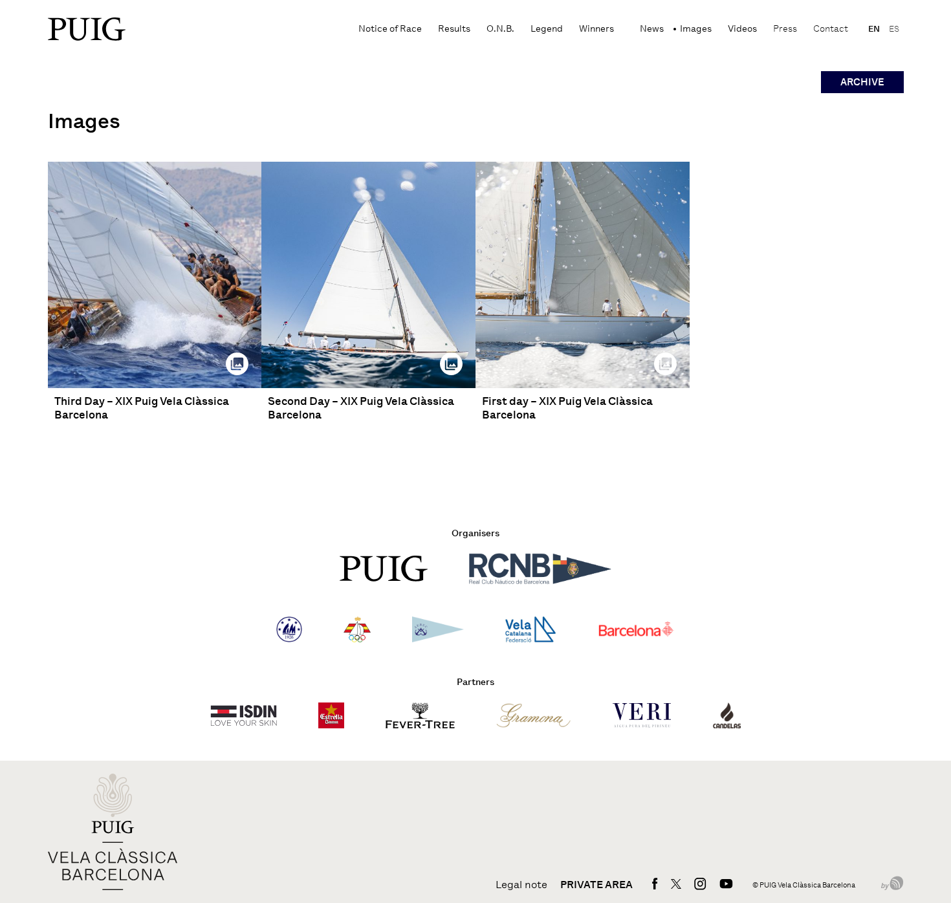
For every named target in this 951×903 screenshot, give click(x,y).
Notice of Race (390, 28)
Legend (546, 28)
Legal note (521, 885)
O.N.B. (500, 28)
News (652, 28)
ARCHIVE (862, 82)
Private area (596, 885)
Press (785, 28)
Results (454, 28)
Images (696, 28)
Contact (830, 28)
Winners (596, 28)
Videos (742, 28)
